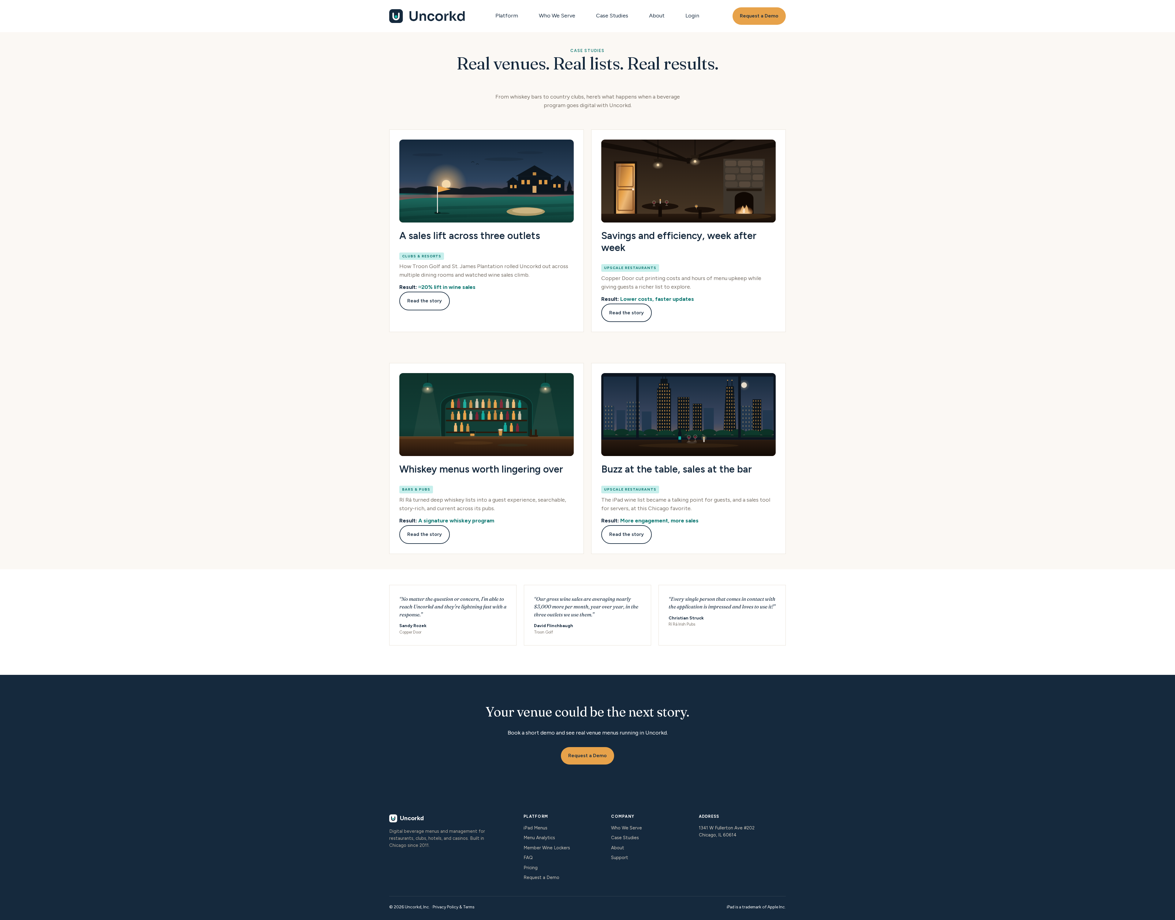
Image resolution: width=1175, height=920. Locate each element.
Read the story (424, 301)
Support (619, 857)
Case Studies (612, 15)
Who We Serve (557, 15)
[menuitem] (508, 16)
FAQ (528, 857)
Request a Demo (759, 16)
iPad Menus (535, 828)
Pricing (531, 867)
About (657, 15)
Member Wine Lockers (547, 848)
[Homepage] (427, 16)
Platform (506, 15)
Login (692, 15)
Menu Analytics (539, 837)
